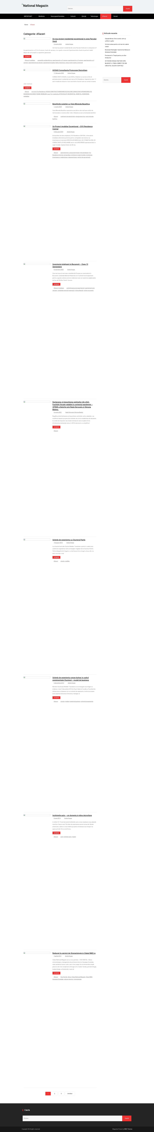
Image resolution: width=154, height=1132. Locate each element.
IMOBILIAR (44, 94)
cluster (63, 561)
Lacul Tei (49, 94)
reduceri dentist (68, 979)
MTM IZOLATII (63, 94)
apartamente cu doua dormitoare (70, 152)
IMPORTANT (28, 16)
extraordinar (67, 155)
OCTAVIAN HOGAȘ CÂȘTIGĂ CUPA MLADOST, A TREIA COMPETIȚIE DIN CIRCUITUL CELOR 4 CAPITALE (116, 63)
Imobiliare (32, 60)
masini (74, 836)
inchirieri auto (67, 836)
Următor (69, 1093)
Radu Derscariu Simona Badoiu (74, 412)
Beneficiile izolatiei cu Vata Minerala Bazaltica (71, 104)
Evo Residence (41, 91)
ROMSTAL (79, 94)
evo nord (34, 91)
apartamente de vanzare (36, 62)
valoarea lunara (72, 157)
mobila (67, 701)
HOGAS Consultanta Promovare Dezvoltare (69, 70)
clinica (69, 977)
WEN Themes (128, 1129)
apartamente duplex (49, 62)
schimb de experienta (87, 701)
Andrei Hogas (69, 44)
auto (62, 836)
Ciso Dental (64, 977)
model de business (74, 701)
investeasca (56, 157)
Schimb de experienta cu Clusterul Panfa (68, 540)
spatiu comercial (78, 62)
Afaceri (104, 16)
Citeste (27, 56)
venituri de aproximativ (83, 157)
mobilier (67, 561)
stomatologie (77, 979)
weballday (26, 96)
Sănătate (41, 16)
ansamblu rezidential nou (45, 60)
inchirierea (89, 155)
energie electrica (80, 116)
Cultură (72, 16)
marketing (56, 94)
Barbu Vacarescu (60, 62)
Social (115, 16)
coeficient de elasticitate (68, 116)
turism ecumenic (89, 290)
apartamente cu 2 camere (60, 60)
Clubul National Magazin (78, 977)
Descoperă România (57, 16)
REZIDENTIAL (71, 94)
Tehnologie (94, 16)
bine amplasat (84, 152)
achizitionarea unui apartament (76, 288)
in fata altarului (79, 290)
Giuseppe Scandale (57, 979)
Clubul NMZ (89, 977)
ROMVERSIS (85, 94)
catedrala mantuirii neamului (66, 290)
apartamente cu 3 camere (75, 60)
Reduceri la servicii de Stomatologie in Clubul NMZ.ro (74, 953)
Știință (84, 16)
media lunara (64, 157)
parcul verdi (69, 62)
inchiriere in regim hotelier (78, 155)
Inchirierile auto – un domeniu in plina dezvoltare (72, 815)
